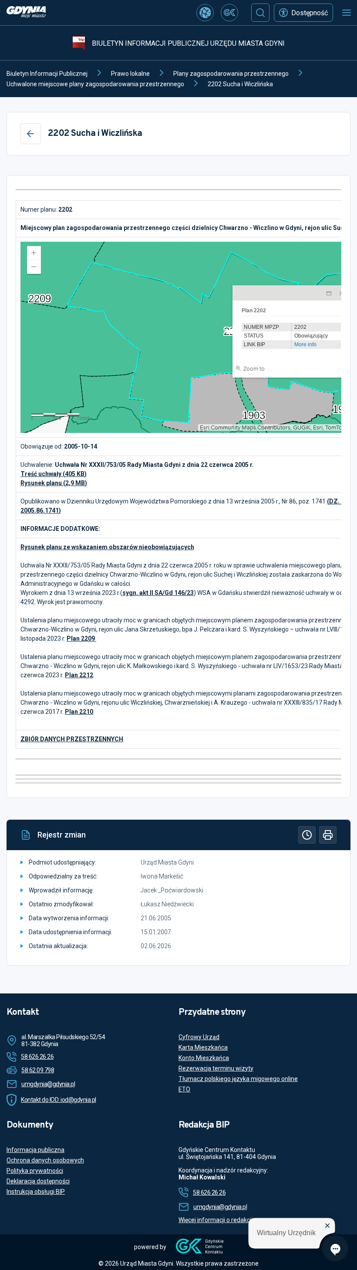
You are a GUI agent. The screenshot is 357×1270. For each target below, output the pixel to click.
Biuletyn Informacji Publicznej (47, 73)
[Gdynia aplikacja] (229, 12)
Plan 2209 (81, 638)
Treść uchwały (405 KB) (53, 473)
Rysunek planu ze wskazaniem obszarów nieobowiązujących (107, 547)
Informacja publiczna (35, 1149)
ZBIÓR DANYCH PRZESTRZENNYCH (71, 739)
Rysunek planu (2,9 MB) (53, 483)
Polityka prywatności (35, 1170)
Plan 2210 (79, 711)
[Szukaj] (260, 12)
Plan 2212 (79, 675)
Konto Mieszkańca (203, 1057)
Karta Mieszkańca (203, 1047)
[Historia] (307, 835)
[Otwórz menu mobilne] (346, 12)
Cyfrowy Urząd (198, 1037)
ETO (184, 1089)
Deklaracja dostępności (38, 1181)
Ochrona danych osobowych (45, 1160)
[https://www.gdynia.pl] (26, 13)
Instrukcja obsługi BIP (36, 1191)
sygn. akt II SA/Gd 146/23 (158, 592)
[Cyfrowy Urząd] (205, 12)
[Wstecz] (30, 133)
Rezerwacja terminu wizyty (215, 1068)
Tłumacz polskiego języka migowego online (238, 1078)
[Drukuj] (328, 835)
